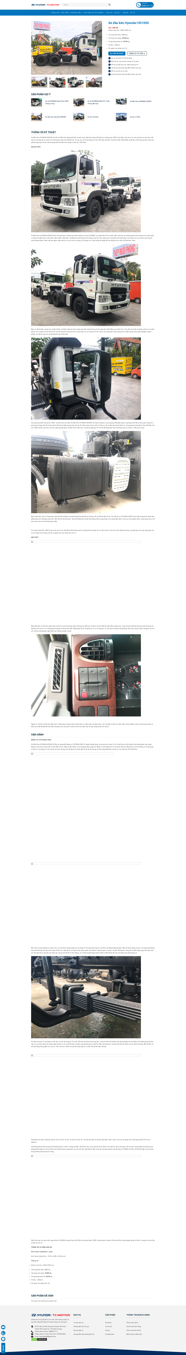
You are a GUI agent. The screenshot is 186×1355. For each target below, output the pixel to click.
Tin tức (117, 12)
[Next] (99, 48)
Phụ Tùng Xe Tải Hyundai (93, 12)
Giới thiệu (65, 12)
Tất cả (132, 12)
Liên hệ (125, 12)
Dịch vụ (109, 12)
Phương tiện (76, 12)
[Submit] (109, 4)
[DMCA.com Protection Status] (39, 1339)
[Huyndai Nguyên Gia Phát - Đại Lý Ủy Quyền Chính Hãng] (45, 5)
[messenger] (3, 1339)
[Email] (3, 1327)
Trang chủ (55, 12)
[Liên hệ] (3, 1333)
